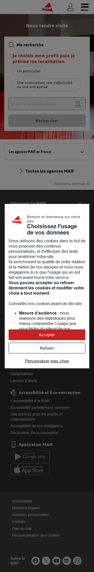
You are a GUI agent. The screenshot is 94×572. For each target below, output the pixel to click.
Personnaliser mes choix (47, 361)
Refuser (47, 348)
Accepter (47, 335)
